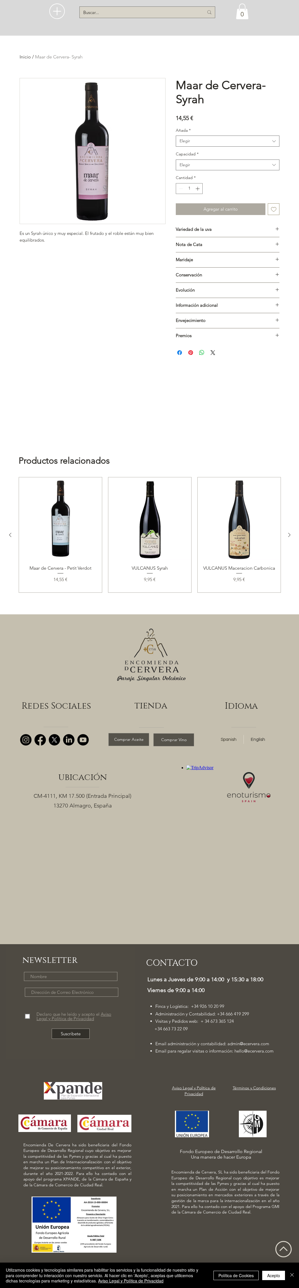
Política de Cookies (236, 1275)
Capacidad (187, 154)
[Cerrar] (291, 1275)
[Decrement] (180, 188)
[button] (57, 11)
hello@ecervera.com (254, 1051)
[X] (54, 740)
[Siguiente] (289, 534)
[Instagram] (26, 740)
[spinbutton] (189, 188)
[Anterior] (10, 534)
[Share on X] (212, 352)
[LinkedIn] (68, 740)
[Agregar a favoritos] (274, 209)
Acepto (273, 1275)
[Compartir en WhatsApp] (201, 352)
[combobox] (227, 141)
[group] (150, 535)
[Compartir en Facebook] (179, 352)
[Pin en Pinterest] (190, 352)
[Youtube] (83, 740)
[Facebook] (40, 740)
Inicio (25, 57)
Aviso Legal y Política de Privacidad (131, 1281)
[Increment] (198, 188)
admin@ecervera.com (248, 1043)
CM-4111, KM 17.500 (59, 796)
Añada (183, 130)
